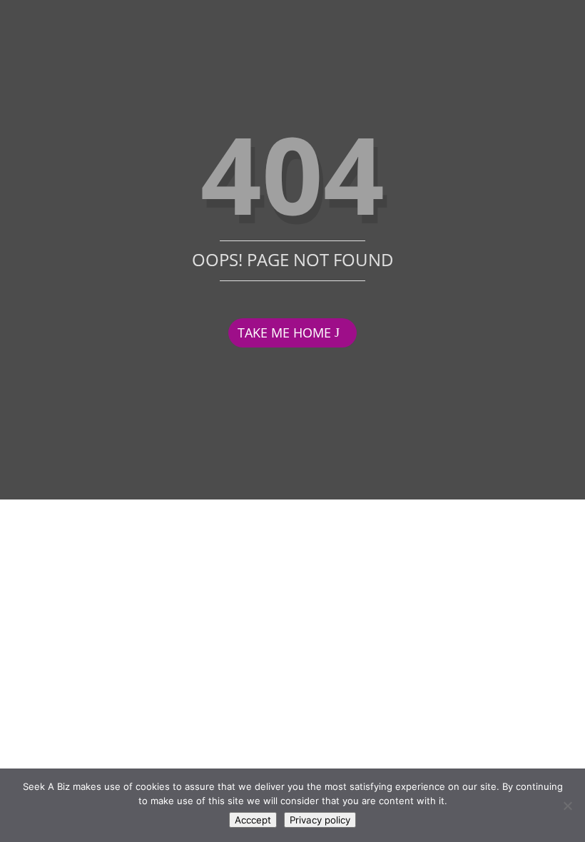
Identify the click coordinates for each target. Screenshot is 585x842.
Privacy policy (320, 820)
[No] (567, 805)
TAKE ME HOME (284, 332)
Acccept (253, 820)
